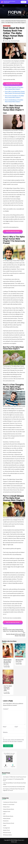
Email (16, 726)
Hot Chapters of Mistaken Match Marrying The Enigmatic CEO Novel (13, 789)
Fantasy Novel (6, 806)
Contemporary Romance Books (10, 802)
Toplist (4, 825)
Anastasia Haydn (15, 41)
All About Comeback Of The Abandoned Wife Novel (13, 779)
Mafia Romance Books (8, 816)
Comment (6, 709)
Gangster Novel (6, 811)
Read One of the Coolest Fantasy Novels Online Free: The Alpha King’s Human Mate (13, 629)
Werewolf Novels (6, 25)
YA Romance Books (7, 834)
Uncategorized (6, 827)
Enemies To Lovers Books (8, 804)
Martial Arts (6, 820)
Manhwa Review (6, 818)
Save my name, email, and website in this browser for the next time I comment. (13, 740)
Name (5, 726)
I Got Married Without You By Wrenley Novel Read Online (14, 783)
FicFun (14, 12)
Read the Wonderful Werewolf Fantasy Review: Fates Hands (15, 634)
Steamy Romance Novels (8, 823)
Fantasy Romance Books (8, 809)
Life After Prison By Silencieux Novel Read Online (14, 786)
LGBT (4, 813)
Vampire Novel (6, 830)
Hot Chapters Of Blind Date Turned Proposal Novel (14, 776)
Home (3, 20)
